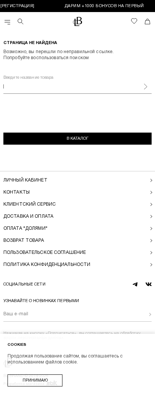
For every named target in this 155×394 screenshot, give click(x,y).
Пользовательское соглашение (44, 252)
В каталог (77, 138)
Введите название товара (28, 77)
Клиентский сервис (29, 204)
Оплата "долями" (25, 228)
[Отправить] (144, 314)
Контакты (16, 192)
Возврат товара (23, 240)
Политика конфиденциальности (46, 265)
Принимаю (35, 380)
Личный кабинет (25, 180)
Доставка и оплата (28, 216)
